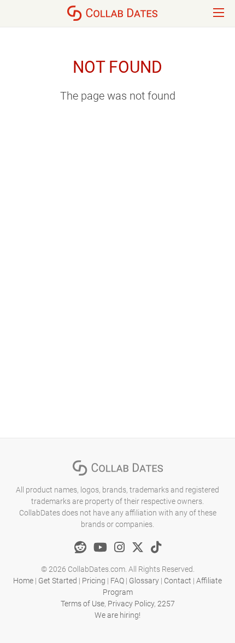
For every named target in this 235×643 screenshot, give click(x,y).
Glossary (144, 580)
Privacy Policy (131, 603)
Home (23, 580)
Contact (177, 580)
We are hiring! (117, 615)
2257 (166, 603)
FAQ (117, 580)
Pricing (93, 580)
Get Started (57, 580)
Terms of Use (82, 603)
